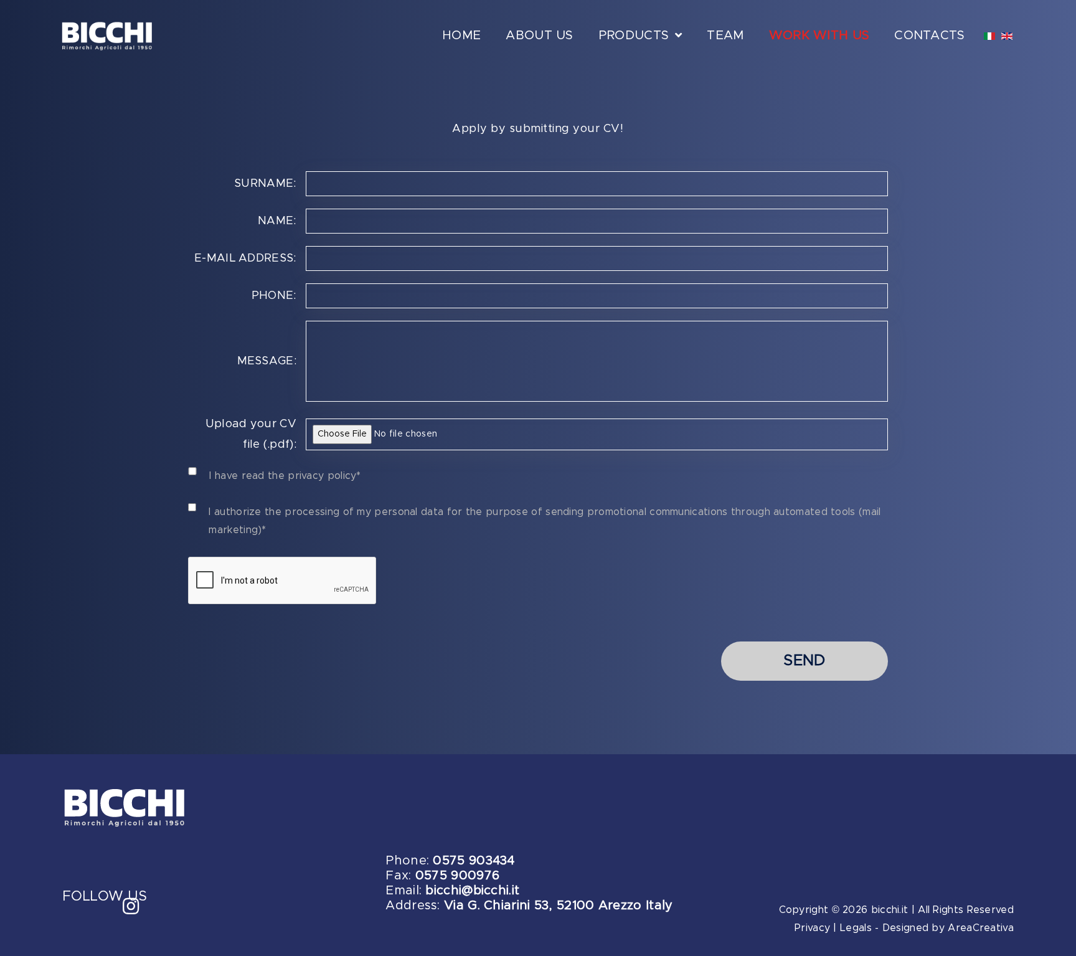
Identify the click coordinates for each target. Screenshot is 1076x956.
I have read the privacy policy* (285, 476)
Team (725, 35)
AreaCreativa (981, 928)
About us (539, 35)
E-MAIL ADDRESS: (245, 258)
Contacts (929, 35)
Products (633, 35)
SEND (804, 660)
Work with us (819, 35)
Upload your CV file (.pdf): (250, 434)
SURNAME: (265, 183)
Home (461, 35)
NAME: (277, 221)
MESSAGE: (266, 361)
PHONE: (274, 295)
